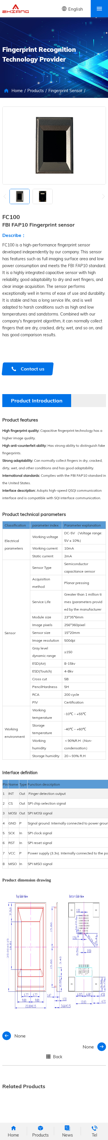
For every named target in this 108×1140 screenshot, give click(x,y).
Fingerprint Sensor (65, 90)
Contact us (32, 369)
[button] (103, 196)
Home (17, 90)
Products (35, 90)
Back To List (55, 1057)
